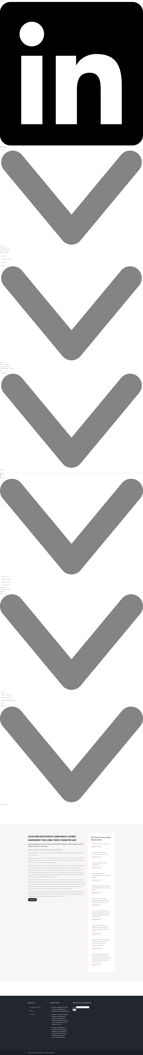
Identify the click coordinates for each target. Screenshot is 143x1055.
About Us (3, 149)
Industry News (96, 839)
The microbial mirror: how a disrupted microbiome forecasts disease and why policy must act (100, 900)
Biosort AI (2, 591)
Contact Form (4, 804)
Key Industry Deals (5, 366)
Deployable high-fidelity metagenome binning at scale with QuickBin (101, 875)
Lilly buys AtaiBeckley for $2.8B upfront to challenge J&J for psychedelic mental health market (60, 1009)
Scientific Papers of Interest (7, 368)
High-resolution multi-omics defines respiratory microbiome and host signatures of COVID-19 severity (100, 928)
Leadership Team (4, 248)
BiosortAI (3, 262)
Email (74, 1007)
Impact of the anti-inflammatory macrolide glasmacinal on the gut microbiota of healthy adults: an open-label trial (101, 913)
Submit (74, 1010)
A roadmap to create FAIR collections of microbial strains (100, 853)
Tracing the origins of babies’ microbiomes (99, 864)
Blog (1, 370)
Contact (2, 470)
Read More (32, 899)
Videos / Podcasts (4, 364)
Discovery (3, 256)
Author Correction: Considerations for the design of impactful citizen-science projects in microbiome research (101, 942)
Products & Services (36, 1007)
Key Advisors (3, 247)
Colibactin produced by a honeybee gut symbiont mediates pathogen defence (101, 888)
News (1, 362)
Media (2, 265)
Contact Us (4, 372)
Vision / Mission (4, 252)
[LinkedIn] (71, 145)
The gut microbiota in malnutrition (101, 843)
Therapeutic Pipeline (6, 259)
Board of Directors (5, 250)
